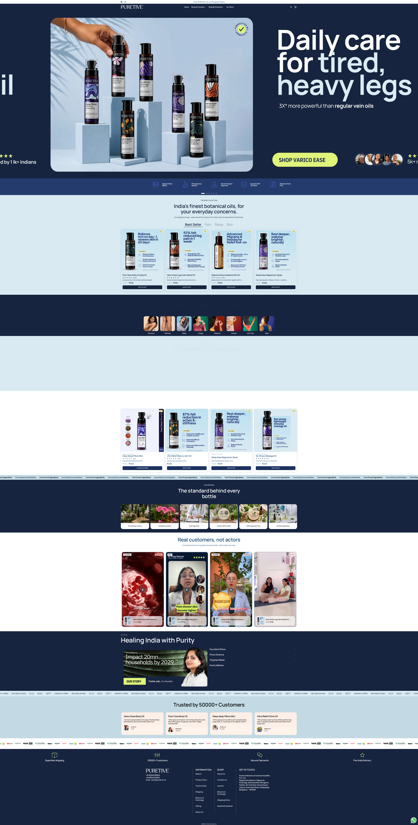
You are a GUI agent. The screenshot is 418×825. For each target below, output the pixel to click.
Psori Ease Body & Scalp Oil (135, 275)
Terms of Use (201, 786)
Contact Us (222, 780)
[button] (198, 7)
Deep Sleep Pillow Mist (133, 456)
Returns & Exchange (200, 799)
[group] (209, 94)
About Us (199, 812)
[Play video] (143, 590)
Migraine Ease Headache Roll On (225, 275)
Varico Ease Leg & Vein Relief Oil (181, 275)
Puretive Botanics (211, 824)
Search (198, 774)
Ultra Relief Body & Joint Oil (179, 456)
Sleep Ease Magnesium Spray (269, 275)
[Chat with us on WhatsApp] (413, 823)
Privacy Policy (201, 780)
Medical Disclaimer (225, 806)
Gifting (198, 806)
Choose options (142, 468)
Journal (220, 786)
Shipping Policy (223, 800)
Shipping (199, 792)
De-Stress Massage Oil (266, 456)
